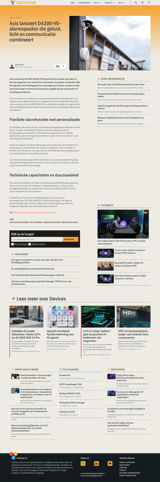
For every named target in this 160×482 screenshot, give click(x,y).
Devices (18, 18)
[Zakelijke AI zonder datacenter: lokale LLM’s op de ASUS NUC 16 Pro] (26, 317)
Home (72, 3)
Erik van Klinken (18, 351)
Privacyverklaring (127, 475)
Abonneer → (70, 239)
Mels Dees (50, 349)
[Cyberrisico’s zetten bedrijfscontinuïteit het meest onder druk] (111, 380)
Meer (120, 3)
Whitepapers (118, 369)
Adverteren (124, 465)
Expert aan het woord (27, 369)
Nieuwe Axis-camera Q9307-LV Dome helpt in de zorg (34, 212)
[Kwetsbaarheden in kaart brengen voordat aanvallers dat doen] (15, 379)
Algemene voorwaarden (129, 473)
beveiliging (38, 222)
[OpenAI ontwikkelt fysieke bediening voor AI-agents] (62, 317)
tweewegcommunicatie (69, 222)
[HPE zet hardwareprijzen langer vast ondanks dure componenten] (134, 317)
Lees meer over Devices (41, 298)
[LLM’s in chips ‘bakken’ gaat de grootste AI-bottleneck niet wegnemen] (98, 317)
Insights (108, 3)
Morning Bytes (21, 244)
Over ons (123, 468)
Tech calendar (70, 369)
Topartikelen (84, 3)
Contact (122, 470)
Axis (31, 222)
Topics (96, 3)
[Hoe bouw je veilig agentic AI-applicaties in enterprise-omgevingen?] (111, 397)
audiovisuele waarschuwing (19, 222)
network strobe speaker (51, 222)
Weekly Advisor (38, 244)
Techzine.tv (107, 205)
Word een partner (127, 462)
